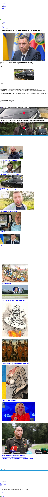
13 (0, 484)
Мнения (2, 7)
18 (4, 484)
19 (5, 484)
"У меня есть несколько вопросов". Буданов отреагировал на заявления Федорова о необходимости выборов (17, 458)
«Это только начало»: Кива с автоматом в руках (7, 232)
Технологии (4, 6)
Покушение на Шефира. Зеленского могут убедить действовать (9, 189)
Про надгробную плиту (5, 421)
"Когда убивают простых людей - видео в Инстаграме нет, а (8, 211)
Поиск (7, 28)
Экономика (4, 3)
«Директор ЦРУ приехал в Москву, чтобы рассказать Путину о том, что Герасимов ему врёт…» (15, 363)
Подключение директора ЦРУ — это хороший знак (9, 400)
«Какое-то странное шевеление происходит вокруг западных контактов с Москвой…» (14, 300)
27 (0, 485)
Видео (2, 26)
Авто (3, 5)
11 (4, 483)
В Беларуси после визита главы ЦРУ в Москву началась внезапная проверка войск (13, 455)
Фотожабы (3, 8)
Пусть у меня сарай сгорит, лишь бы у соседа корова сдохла (10, 337)
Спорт (3, 23)
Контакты (3, 493)
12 (5, 483)
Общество (4, 4)
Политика (4, 22)
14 (1, 484)
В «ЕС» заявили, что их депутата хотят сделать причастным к (9, 160)
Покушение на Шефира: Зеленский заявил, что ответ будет (8, 245)
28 (1, 485)
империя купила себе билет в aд (6, 283)
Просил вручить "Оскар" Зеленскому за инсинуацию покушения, (9, 174)
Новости (2, 21)
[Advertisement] (24, 14)
